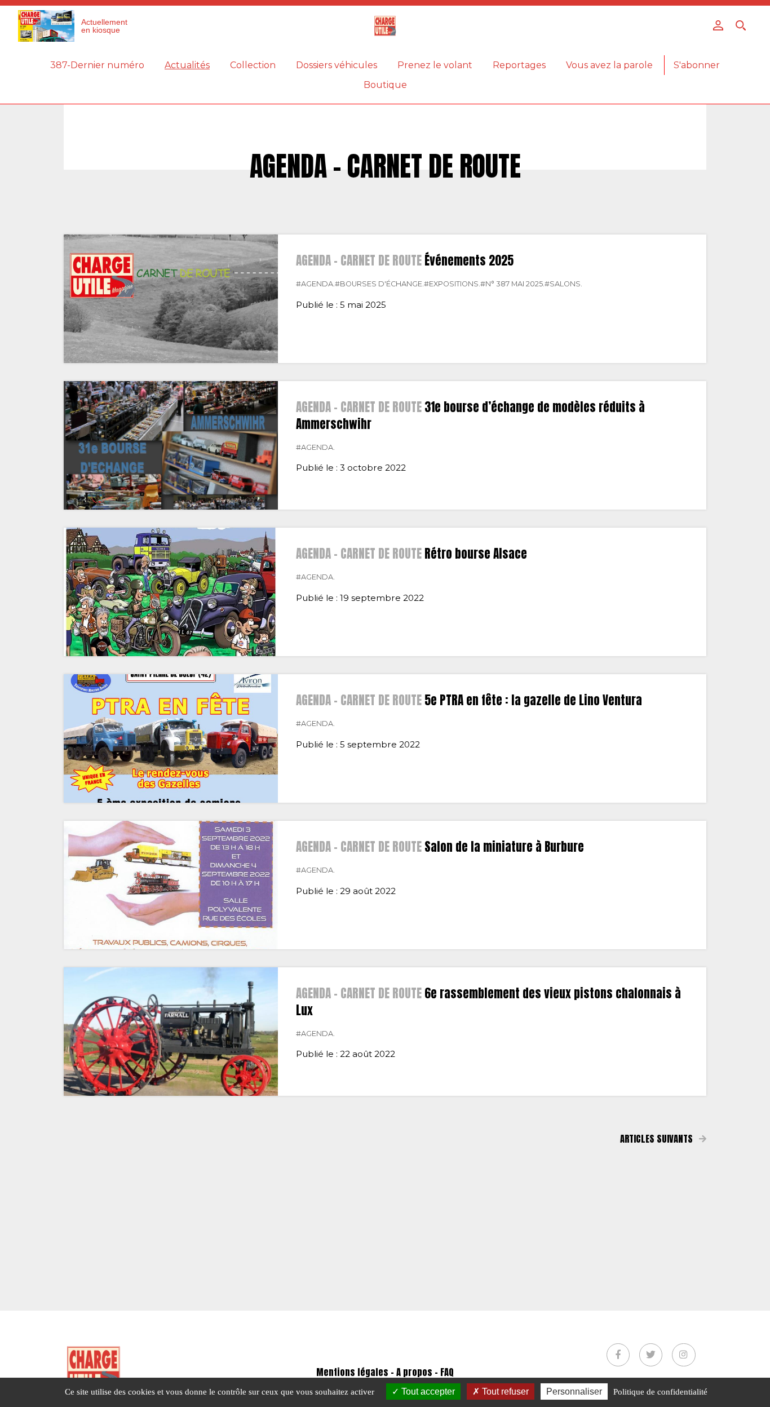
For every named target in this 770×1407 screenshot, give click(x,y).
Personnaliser (574, 1391)
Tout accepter (427, 1391)
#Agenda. (315, 284)
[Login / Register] (718, 25)
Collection (253, 65)
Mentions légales (352, 1372)
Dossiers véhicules (336, 65)
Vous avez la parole (609, 65)
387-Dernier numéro (97, 65)
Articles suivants (657, 1138)
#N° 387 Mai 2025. (512, 284)
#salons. (563, 284)
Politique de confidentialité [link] (660, 1391)
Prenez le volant (434, 65)
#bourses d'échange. (379, 284)
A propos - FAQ (425, 1372)
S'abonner (697, 65)
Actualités (187, 65)
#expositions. (452, 284)
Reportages (519, 65)
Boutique (385, 84)
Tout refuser (504, 1391)
